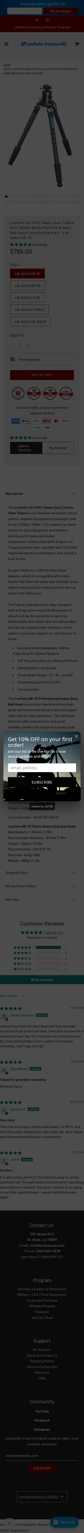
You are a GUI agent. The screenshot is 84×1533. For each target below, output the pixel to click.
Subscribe (42, 782)
